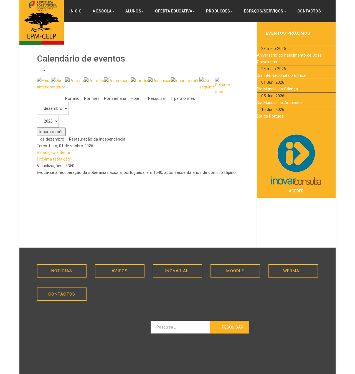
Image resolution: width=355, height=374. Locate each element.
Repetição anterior (53, 152)
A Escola (102, 11)
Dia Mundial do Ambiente (279, 102)
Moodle (235, 270)
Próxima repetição (53, 159)
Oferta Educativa (173, 11)
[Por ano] (74, 80)
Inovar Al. (177, 270)
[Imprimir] (49, 70)
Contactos (309, 11)
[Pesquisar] (159, 80)
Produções (218, 11)
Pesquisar (232, 327)
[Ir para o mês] (185, 80)
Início (75, 11)
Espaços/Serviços (263, 11)
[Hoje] (139, 80)
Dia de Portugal (270, 116)
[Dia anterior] (58, 83)
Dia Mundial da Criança (277, 88)
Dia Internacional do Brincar (282, 75)
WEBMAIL (293, 270)
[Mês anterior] (44, 83)
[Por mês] (94, 80)
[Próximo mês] (222, 85)
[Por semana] (117, 80)
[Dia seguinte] (207, 83)
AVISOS (119, 270)
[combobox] (180, 327)
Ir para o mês (51, 131)
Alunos (133, 11)
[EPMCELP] (41, 22)
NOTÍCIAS (61, 270)
